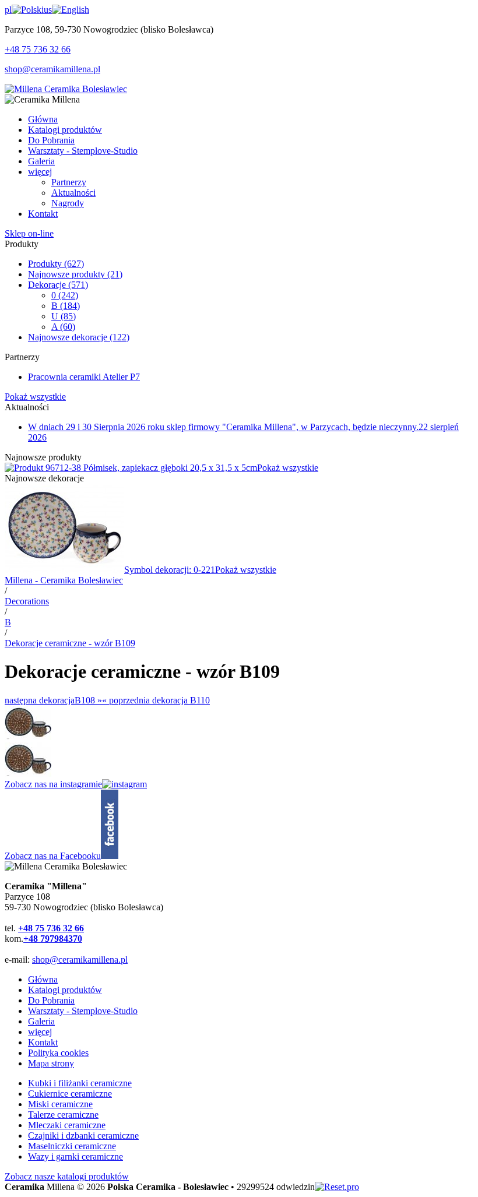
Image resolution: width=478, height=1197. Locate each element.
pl (8, 10)
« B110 (156, 700)
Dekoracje (58, 285)
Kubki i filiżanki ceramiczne (80, 1083)
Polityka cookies (58, 1053)
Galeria (41, 1021)
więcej (40, 1032)
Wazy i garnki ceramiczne (75, 1156)
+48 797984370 (52, 938)
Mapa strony (51, 1063)
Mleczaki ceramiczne (67, 1125)
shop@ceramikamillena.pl (52, 69)
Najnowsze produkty (75, 274)
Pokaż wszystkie (35, 397)
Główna (43, 979)
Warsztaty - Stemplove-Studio (83, 1011)
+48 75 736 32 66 (38, 49)
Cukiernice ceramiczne (70, 1094)
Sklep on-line (29, 233)
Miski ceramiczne (60, 1104)
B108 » (53, 700)
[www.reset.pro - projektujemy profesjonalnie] (337, 1187)
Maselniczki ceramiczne (72, 1146)
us (48, 10)
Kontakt (43, 1042)
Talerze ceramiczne (63, 1114)
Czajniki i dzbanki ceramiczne (83, 1135)
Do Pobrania (51, 1000)
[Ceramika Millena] (66, 89)
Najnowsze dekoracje (78, 337)
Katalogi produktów (65, 990)
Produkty (56, 264)
